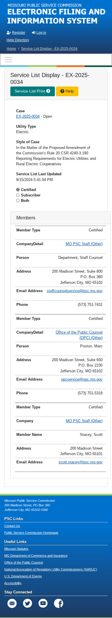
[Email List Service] (12, 603)
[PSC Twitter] (27, 603)
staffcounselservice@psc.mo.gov (75, 291)
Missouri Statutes (16, 548)
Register (18, 33)
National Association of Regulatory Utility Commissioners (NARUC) (50, 569)
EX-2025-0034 (28, 116)
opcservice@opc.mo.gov (82, 379)
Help (69, 91)
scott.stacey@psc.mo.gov (81, 462)
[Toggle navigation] (56, 60)
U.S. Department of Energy (23, 576)
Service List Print (30, 91)
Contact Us (12, 526)
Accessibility (13, 583)
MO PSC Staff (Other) (84, 244)
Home (11, 49)
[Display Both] (18, 200)
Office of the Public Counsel (23, 562)
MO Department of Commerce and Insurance (35, 555)
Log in (41, 33)
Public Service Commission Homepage (31, 532)
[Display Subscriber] (18, 195)
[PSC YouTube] (43, 603)
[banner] (56, 13)
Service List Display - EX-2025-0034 (49, 49)
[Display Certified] (18, 190)
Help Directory (18, 40)
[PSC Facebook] (58, 603)
